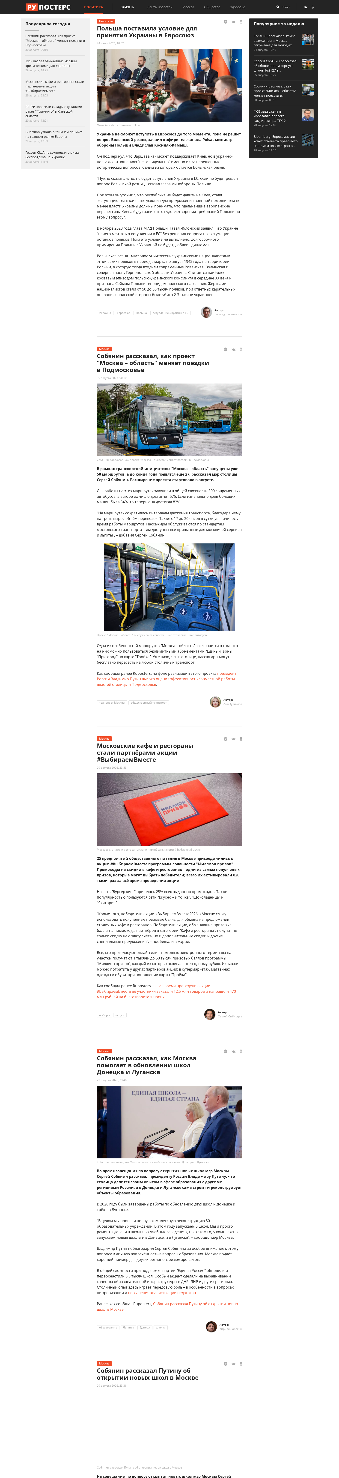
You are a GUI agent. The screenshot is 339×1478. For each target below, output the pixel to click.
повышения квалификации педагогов (162, 1292)
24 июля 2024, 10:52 (110, 43)
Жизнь (127, 7)
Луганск (128, 1327)
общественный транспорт (149, 703)
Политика (93, 7)
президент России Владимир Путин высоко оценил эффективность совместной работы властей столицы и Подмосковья (166, 679)
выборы (104, 1015)
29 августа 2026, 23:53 (112, 768)
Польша (141, 313)
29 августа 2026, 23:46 (112, 1080)
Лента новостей (159, 7)
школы (160, 1327)
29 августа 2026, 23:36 (112, 1386)
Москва (188, 7)
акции (120, 1015)
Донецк (145, 1327)
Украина (105, 313)
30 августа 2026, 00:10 (112, 378)
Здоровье (237, 7)
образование (108, 1327)
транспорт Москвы (112, 703)
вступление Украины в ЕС (170, 313)
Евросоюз (123, 313)
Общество (212, 7)
